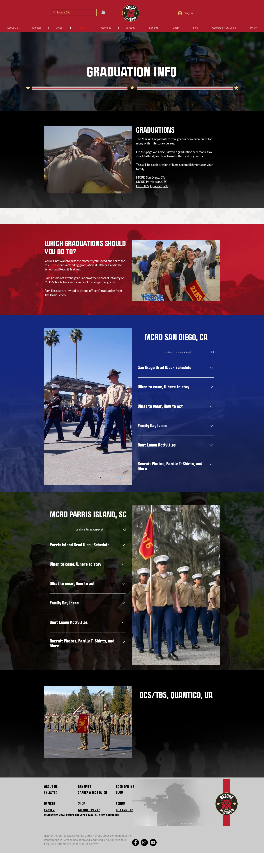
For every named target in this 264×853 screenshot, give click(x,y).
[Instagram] (144, 842)
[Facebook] (135, 842)
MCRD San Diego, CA (150, 177)
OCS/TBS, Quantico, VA (152, 186)
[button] (103, 12)
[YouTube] (153, 842)
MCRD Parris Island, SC (151, 182)
